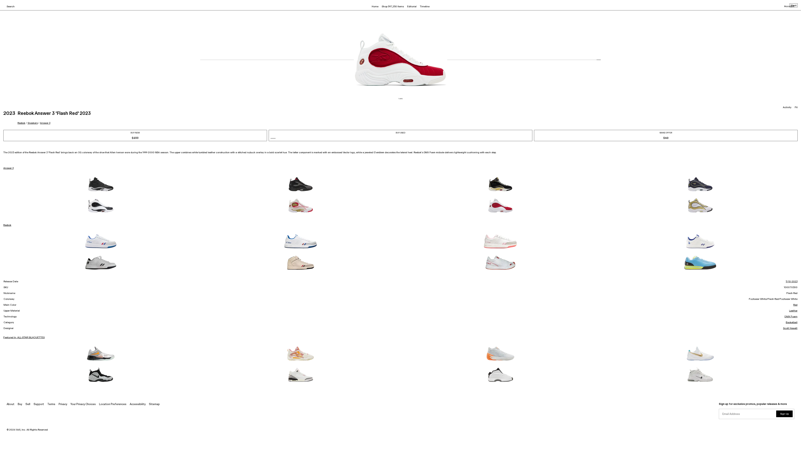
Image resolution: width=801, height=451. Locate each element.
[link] (100, 184)
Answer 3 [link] (8, 168)
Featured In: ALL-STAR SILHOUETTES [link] (24, 337)
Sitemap (154, 404)
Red (795, 305)
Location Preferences (112, 404)
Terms (51, 404)
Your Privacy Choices (83, 404)
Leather (793, 311)
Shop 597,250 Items (393, 6)
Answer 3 (45, 123)
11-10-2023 (791, 281)
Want (794, 5)
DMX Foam (791, 316)
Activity (787, 107)
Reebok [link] (7, 225)
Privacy (63, 404)
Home (375, 6)
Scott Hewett (790, 328)
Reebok (21, 123)
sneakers (33, 123)
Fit (796, 107)
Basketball (791, 322)
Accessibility (138, 404)
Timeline (424, 6)
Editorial (412, 6)
